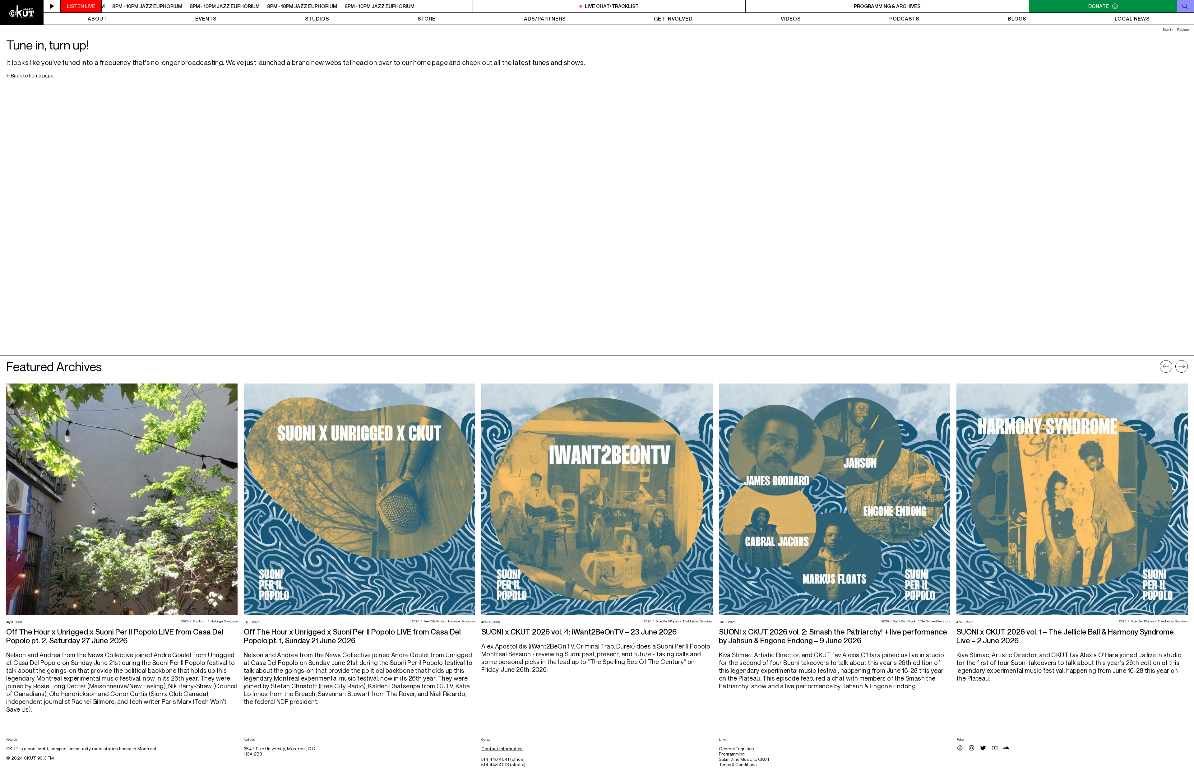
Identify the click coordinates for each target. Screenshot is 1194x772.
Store (427, 19)
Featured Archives (54, 366)
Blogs (1017, 19)
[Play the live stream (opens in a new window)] (52, 6)
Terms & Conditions (738, 764)
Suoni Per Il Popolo (666, 621)
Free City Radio (433, 621)
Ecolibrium (198, 621)
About (97, 19)
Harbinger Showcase (223, 621)
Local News (1132, 19)
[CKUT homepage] (22, 12)
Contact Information (502, 748)
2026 (183, 621)
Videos (791, 19)
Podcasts (904, 19)
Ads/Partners (545, 19)
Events (206, 19)
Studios (317, 19)
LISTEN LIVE (81, 6)
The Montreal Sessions (697, 621)
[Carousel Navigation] (1174, 366)
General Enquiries (736, 748)
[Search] (1185, 6)
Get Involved (673, 19)
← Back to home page (29, 75)
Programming (732, 753)
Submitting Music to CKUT (744, 759)
